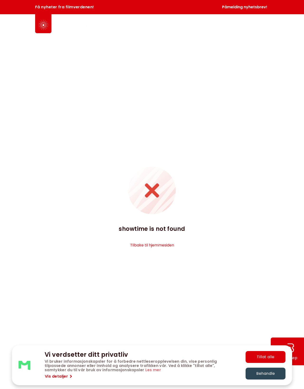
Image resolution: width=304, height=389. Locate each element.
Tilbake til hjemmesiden (152, 245)
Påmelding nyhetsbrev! (244, 7)
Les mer (153, 370)
